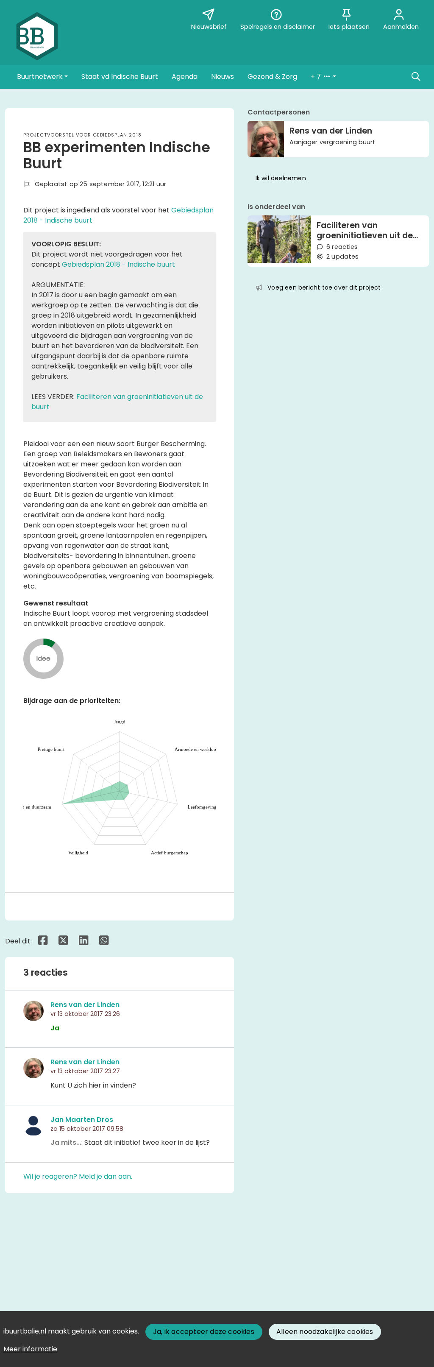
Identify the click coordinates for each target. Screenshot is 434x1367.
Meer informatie (30, 1349)
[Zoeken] (416, 77)
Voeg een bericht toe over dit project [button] (324, 287)
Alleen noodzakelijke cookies (324, 1331)
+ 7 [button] (317, 76)
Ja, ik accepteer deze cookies (203, 1331)
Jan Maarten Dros (81, 1120)
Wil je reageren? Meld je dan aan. (77, 1176)
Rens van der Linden (85, 1005)
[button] (42, 76)
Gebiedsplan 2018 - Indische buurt (118, 264)
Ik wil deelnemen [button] (281, 178)
